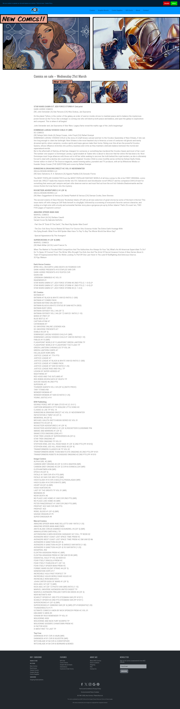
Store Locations (94, 662)
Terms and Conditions (85, 688)
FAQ (91, 667)
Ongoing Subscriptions (36, 679)
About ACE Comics (95, 660)
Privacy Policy (97, 688)
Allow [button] (174, 3)
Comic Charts (64, 662)
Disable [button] (166, 3)
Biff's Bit (62, 660)
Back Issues (33, 668)
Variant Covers (34, 670)
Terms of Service (106, 699)
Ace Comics (42, 10)
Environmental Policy (87, 692)
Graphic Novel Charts (66, 665)
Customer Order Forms (67, 669)
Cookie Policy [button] (48, 3)
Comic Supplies (34, 674)
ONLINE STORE (34, 661)
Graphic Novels (34, 672)
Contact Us (93, 669)
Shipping (92, 665)
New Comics (33, 666)
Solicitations (63, 667)
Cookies (96, 692)
